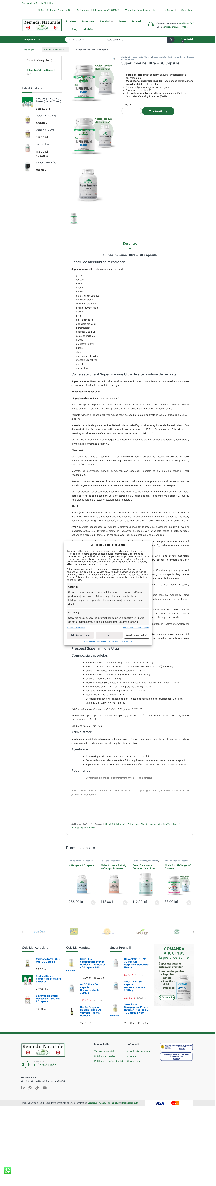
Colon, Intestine (140, 861)
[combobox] (85, 40)
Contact (131, 1056)
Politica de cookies (104, 1056)
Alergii (123, 57)
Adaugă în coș (160, 111)
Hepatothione (144, 777)
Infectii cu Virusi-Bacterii (176, 57)
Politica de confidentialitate (109, 1061)
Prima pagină (28, 49)
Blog (74, 29)
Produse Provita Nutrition (55, 49)
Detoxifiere (153, 861)
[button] (114, 59)
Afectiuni (105, 21)
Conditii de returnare (138, 1051)
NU (109, 635)
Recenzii (136, 21)
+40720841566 (186, 23)
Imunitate (162, 57)
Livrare (122, 21)
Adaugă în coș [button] (92, 902)
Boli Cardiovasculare (110, 861)
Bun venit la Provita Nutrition (37, 3)
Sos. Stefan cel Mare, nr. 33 (56, 10)
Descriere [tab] (130, 243)
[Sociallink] (23, 1087)
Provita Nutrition (76, 861)
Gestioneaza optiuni (136, 635)
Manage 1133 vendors (76, 627)
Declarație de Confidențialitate (120, 641)
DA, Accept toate (80, 635)
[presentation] (193, 932)
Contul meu (187, 10)
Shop (170, 10)
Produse (71, 21)
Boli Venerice (146, 57)
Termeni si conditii (104, 1051)
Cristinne (92, 1103)
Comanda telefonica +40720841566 (100, 10)
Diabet (155, 57)
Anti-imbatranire (133, 57)
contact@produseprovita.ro (143, 10)
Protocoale (88, 21)
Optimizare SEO (130, 1103)
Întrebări (88, 29)
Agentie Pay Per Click (109, 1103)
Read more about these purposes (136, 627)
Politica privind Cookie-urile (95, 641)
